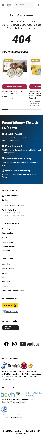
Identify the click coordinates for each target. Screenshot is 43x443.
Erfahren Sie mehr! (9, 379)
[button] (3, 5)
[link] (9, 5)
